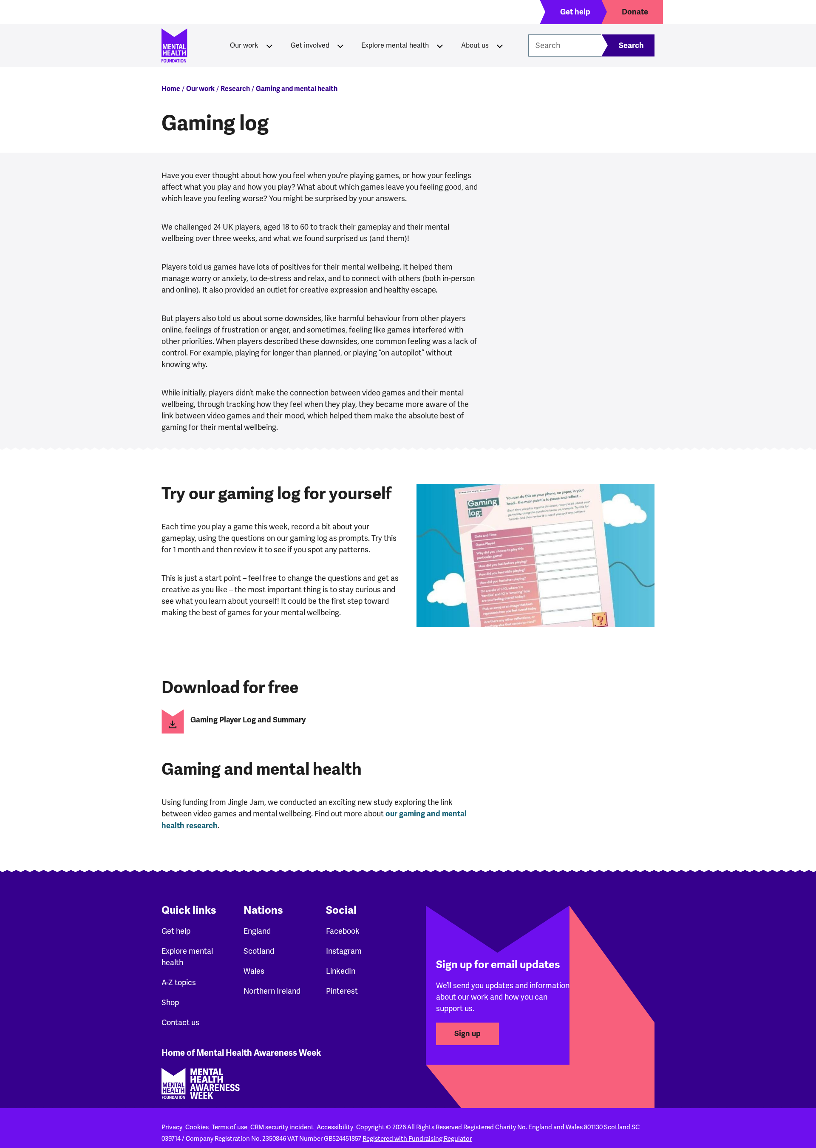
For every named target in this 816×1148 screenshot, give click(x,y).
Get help (176, 931)
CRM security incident (282, 1127)
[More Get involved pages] (340, 45)
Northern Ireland (272, 991)
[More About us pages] (500, 45)
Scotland (259, 951)
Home (171, 89)
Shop (170, 1002)
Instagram (344, 951)
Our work (244, 45)
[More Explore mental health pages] (440, 45)
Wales (254, 971)
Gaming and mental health (296, 89)
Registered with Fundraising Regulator (417, 1138)
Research (235, 89)
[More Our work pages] (269, 45)
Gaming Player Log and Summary (248, 720)
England (257, 931)
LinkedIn (340, 971)
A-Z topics (179, 982)
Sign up (467, 1033)
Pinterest (342, 991)
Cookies (197, 1127)
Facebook (343, 931)
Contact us (180, 1022)
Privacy (172, 1127)
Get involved (310, 45)
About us (475, 45)
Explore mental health (395, 45)
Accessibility (335, 1127)
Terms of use (229, 1127)
